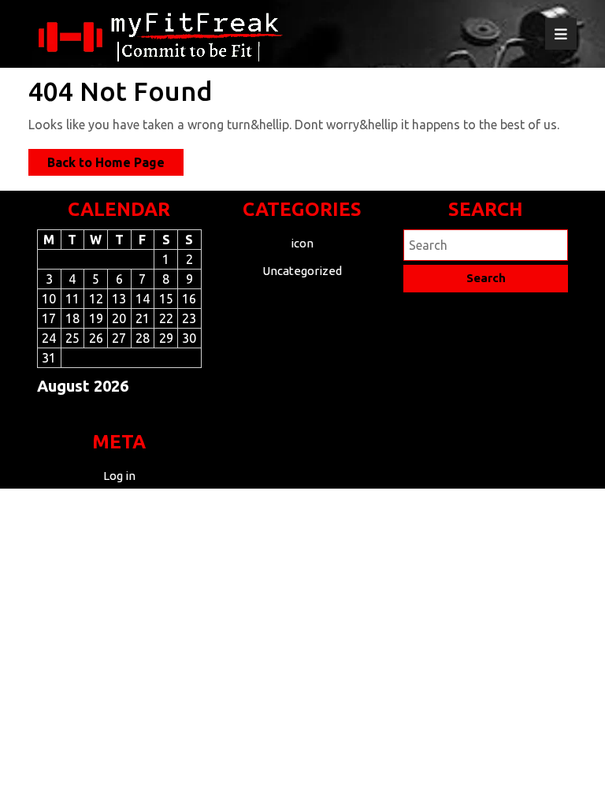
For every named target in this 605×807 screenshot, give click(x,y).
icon (302, 243)
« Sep (113, 414)
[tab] (561, 34)
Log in (119, 475)
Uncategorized (302, 270)
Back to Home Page (115, 165)
